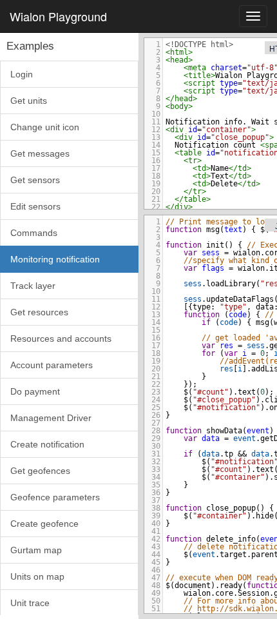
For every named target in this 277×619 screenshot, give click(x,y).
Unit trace (30, 603)
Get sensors (35, 180)
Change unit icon (44, 127)
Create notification (47, 444)
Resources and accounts (60, 338)
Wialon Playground (58, 16)
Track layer (32, 285)
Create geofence (44, 523)
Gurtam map (36, 550)
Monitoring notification (55, 259)
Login (21, 74)
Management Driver (50, 418)
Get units (28, 100)
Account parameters (51, 365)
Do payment (35, 391)
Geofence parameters (55, 497)
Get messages (40, 153)
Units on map (37, 576)
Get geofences (40, 471)
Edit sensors (35, 206)
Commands (33, 233)
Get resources (39, 312)
